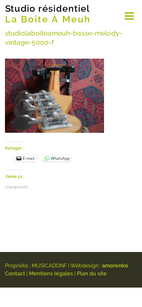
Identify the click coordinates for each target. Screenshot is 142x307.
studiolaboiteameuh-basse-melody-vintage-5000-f (63, 37)
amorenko (115, 266)
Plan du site (92, 273)
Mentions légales (51, 273)
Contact (15, 273)
